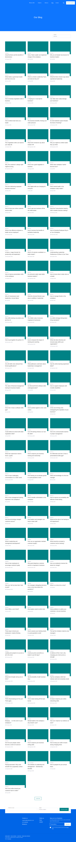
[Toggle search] (63, 2)
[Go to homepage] (2, 2)
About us (46, 2)
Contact (57, 2)
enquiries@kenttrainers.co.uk (28, 820)
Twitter (40, 820)
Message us (24, 824)
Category (55, 34)
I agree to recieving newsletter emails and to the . (60, 828)
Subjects (39, 2)
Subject (40, 807)
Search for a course (11, 807)
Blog (52, 2)
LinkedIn (41, 821)
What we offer (32, 2)
